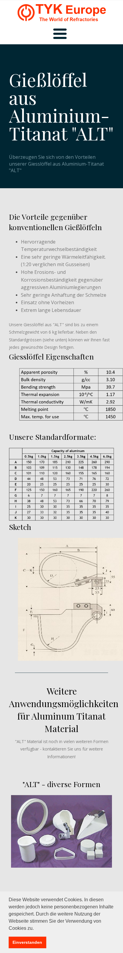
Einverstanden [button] (27, 942)
